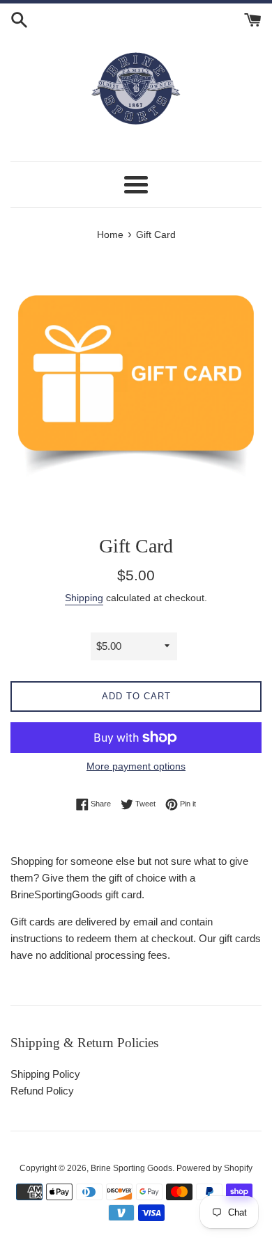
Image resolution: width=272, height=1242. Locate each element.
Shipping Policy (45, 1074)
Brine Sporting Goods (131, 1168)
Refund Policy (42, 1091)
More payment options (136, 766)
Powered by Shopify (214, 1168)
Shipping (84, 597)
